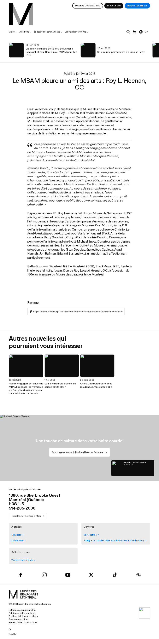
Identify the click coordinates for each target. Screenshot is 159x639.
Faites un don (114, 6)
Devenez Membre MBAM (87, 6)
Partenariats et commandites (23, 622)
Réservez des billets (137, 6)
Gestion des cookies (18, 619)
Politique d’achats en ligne (22, 613)
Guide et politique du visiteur (23, 616)
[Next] (148, 50)
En (146, 31)
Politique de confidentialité (22, 610)
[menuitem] (21, 14)
